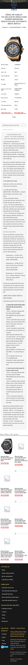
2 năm (16, 109)
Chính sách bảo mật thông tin (9, 600)
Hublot (24, 27)
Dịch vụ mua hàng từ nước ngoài (10, 597)
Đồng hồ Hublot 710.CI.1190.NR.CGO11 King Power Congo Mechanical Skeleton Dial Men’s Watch (21, 459)
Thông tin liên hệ (8, 129)
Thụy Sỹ (17, 68)
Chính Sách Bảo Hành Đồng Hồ (9, 590)
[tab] (14, 125)
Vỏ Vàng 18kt (18, 97)
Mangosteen (5, 621)
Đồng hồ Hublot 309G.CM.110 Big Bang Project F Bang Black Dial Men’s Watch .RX (6, 490)
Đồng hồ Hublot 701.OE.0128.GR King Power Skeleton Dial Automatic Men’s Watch (20, 521)
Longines (4, 611)
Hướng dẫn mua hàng (7, 594)
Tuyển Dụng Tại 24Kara (7, 579)
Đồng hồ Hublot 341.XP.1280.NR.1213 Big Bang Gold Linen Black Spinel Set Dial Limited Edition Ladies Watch (7, 554)
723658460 (17, 64)
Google (3, 637)
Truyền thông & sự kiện (8, 573)
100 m (16, 105)
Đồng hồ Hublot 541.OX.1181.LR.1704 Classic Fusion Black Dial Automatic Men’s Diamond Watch (6, 522)
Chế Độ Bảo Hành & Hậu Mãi (11, 125)
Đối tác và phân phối (7, 576)
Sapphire (17, 94)
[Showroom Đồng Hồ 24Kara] (14, 5)
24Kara (3, 570)
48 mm (16, 76)
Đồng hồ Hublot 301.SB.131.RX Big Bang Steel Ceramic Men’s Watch (7, 458)
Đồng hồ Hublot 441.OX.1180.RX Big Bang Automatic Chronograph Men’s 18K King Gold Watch (21, 554)
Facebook (4, 634)
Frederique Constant (7, 608)
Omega (3, 614)
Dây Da (16, 101)
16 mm (16, 79)
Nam (16, 72)
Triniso (3, 618)
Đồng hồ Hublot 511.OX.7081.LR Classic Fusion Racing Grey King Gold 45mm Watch (20, 490)
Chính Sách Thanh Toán (8, 587)
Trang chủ (5, 27)
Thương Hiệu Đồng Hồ (15, 27)
